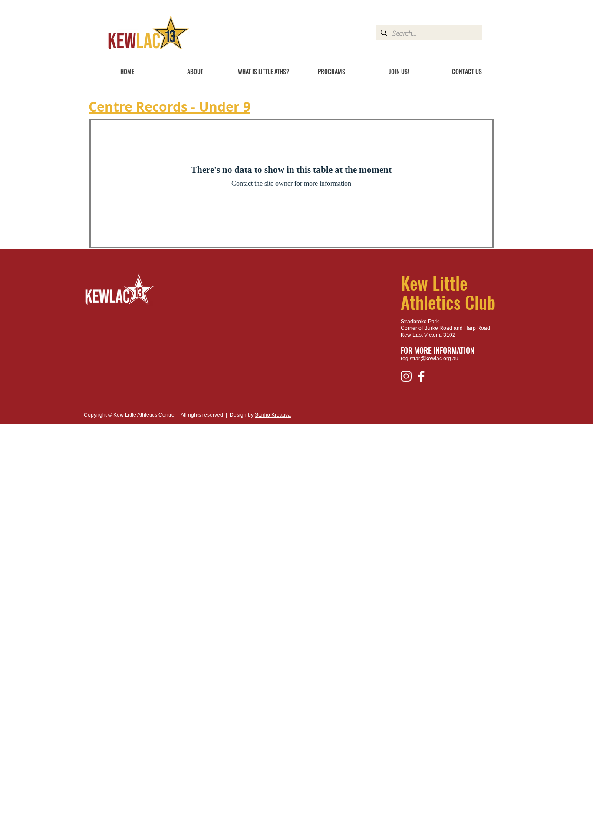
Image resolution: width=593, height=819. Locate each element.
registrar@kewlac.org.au (429, 358)
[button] (195, 71)
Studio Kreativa (273, 415)
